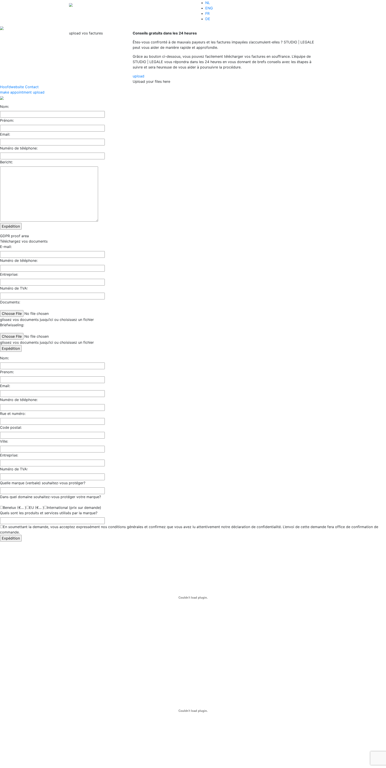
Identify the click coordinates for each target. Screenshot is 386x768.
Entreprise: (9, 274)
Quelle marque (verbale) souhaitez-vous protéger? (42, 483)
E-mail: (6, 246)
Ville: (4, 441)
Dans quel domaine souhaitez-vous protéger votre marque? (50, 497)
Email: (5, 134)
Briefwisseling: (12, 325)
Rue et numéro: (12, 413)
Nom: (4, 106)
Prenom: (7, 372)
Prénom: (7, 120)
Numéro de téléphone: (19, 148)
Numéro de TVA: (14, 288)
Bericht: (6, 162)
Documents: (10, 302)
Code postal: (11, 427)
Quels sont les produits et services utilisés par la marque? (48, 513)
